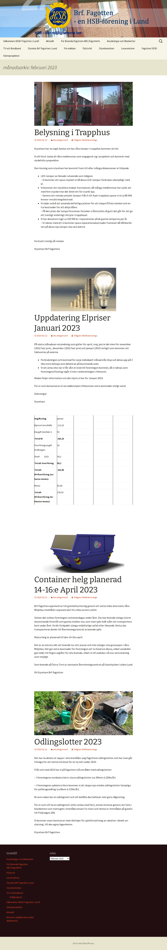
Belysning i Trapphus (72, 132)
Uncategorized (60, 140)
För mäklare (70, 48)
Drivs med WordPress (83, 943)
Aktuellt (50, 41)
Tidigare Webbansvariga (85, 140)
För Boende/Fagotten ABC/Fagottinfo (80, 41)
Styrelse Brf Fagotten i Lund (42, 48)
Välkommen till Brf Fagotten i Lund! (21, 41)
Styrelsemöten (106, 48)
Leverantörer (128, 48)
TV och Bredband (12, 48)
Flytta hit (87, 48)
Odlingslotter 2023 (68, 742)
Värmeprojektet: (11, 55)
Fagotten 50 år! (149, 48)
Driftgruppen (16, 897)
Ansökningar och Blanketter (121, 41)
